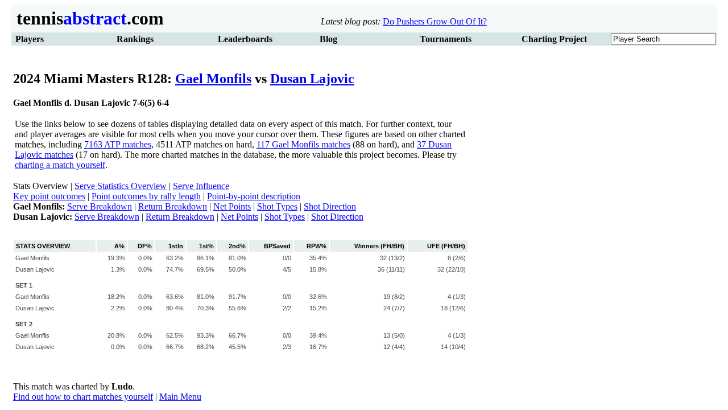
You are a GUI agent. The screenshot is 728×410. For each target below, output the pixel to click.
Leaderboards (245, 39)
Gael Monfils (213, 78)
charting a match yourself (60, 165)
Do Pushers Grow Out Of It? (435, 21)
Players (29, 39)
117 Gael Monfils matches (303, 144)
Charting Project (554, 39)
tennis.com (88, 18)
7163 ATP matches (117, 144)
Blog (328, 39)
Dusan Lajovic (312, 78)
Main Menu (180, 396)
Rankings (135, 39)
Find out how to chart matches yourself (83, 396)
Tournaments (445, 39)
